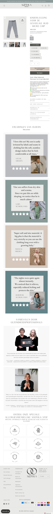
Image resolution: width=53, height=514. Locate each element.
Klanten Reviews (8, 475)
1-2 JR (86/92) (35, 54)
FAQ (5, 481)
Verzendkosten (39, 31)
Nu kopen (40, 73)
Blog (5, 487)
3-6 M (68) (34, 48)
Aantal (31, 60)
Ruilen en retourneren (18, 477)
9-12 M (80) (35, 51)
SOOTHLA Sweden (29, 511)
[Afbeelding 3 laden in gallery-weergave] (17, 44)
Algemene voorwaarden (18, 485)
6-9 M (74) (44, 48)
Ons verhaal (7, 472)
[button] (4, 5)
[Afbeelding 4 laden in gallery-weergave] (23, 44)
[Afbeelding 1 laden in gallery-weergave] (5, 44)
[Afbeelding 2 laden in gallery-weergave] (11, 44)
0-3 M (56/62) (35, 45)
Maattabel (18, 481)
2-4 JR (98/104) (36, 57)
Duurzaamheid (7, 484)
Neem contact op (19, 492)
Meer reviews (26, 129)
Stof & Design (7, 478)
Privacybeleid (18, 489)
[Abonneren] (47, 476)
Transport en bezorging (18, 472)
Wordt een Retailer (20, 496)
